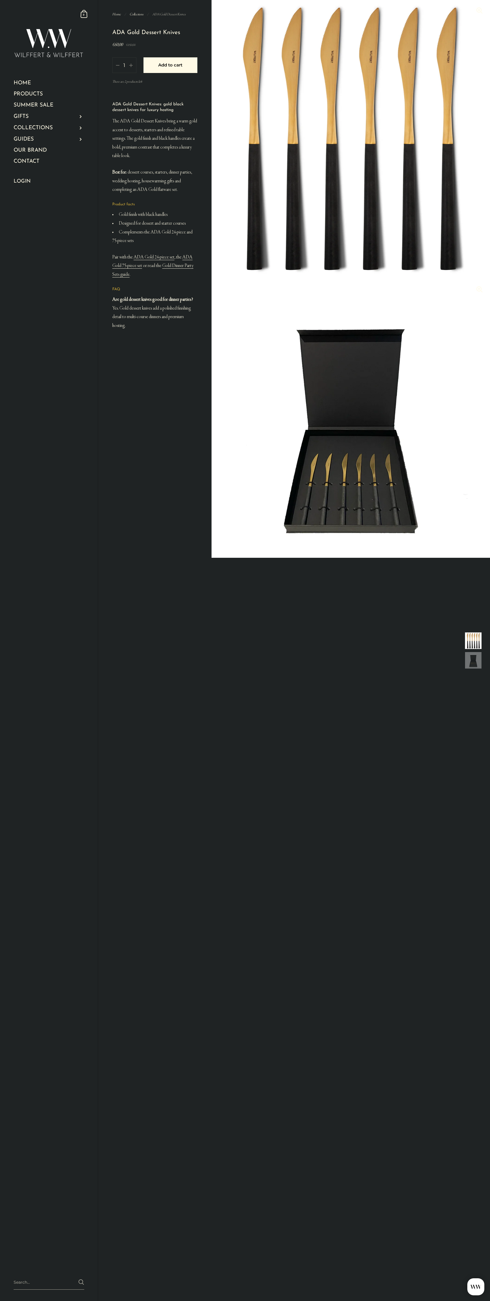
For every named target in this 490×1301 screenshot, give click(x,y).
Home (116, 14)
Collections (136, 14)
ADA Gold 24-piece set (154, 257)
